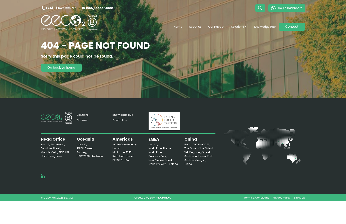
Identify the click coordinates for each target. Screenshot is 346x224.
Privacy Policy (281, 198)
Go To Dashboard (290, 8)
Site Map (299, 198)
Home (178, 27)
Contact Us (120, 120)
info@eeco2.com (99, 8)
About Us (195, 27)
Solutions (237, 27)
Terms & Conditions (256, 198)
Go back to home (61, 67)
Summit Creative (160, 198)
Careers (82, 120)
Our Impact (216, 27)
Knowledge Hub (265, 27)
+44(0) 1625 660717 (60, 8)
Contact (292, 26)
